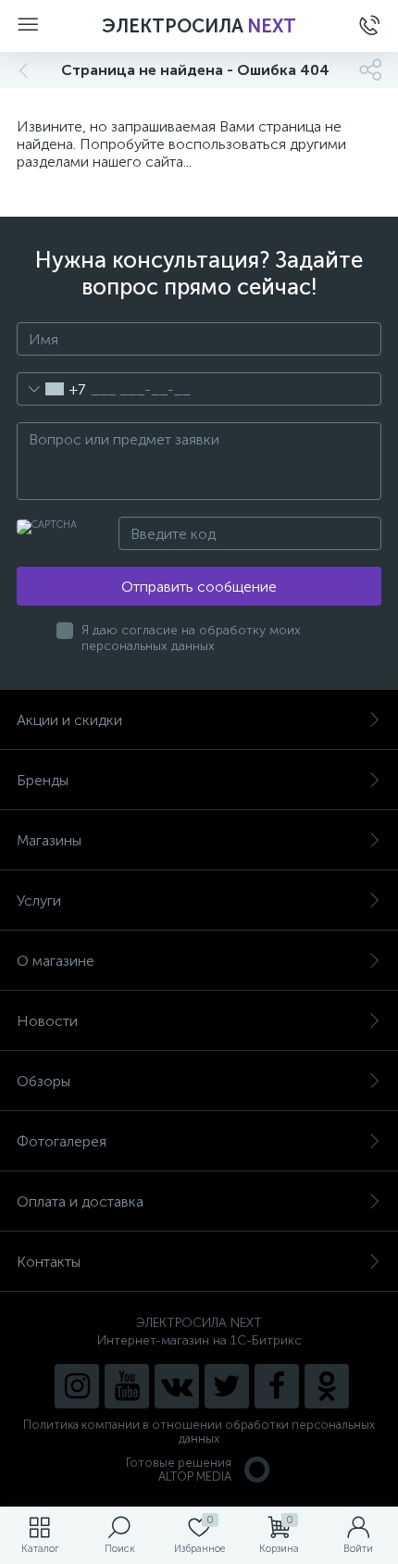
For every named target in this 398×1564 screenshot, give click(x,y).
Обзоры (43, 1081)
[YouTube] (127, 1386)
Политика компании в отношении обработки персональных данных (199, 1431)
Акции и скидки (69, 720)
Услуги (39, 900)
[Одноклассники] (327, 1386)
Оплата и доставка (80, 1201)
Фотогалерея (61, 1141)
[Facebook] (277, 1386)
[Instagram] (77, 1386)
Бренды (42, 780)
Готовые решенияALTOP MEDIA (178, 1469)
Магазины (49, 840)
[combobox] (51, 389)
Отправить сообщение (199, 586)
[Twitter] (227, 1386)
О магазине (55, 961)
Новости (47, 1021)
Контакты (49, 1261)
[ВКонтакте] (177, 1386)
